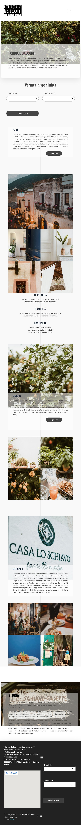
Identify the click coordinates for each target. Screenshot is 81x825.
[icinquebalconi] (16, 10)
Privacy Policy (25, 762)
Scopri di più (54, 154)
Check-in (47, 765)
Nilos (12, 819)
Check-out (48, 780)
